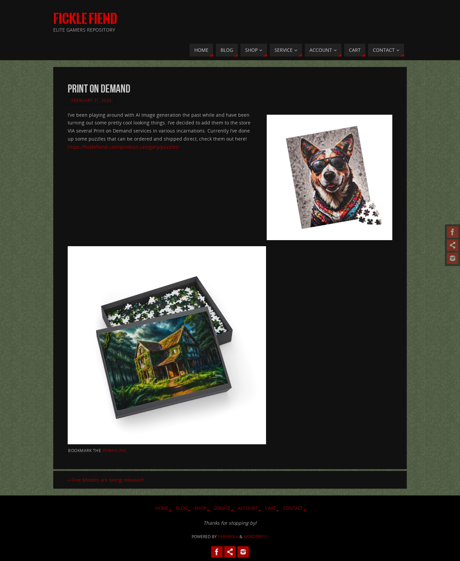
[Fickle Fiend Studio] (452, 232)
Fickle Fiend (85, 18)
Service (222, 508)
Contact (293, 508)
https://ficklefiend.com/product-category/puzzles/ (123, 147)
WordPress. (255, 536)
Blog (181, 508)
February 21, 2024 (91, 100)
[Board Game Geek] (452, 258)
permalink (114, 450)
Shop (200, 508)
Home (161, 508)
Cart (270, 508)
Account (248, 508)
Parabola (228, 536)
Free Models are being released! (106, 480)
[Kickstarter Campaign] (452, 245)
